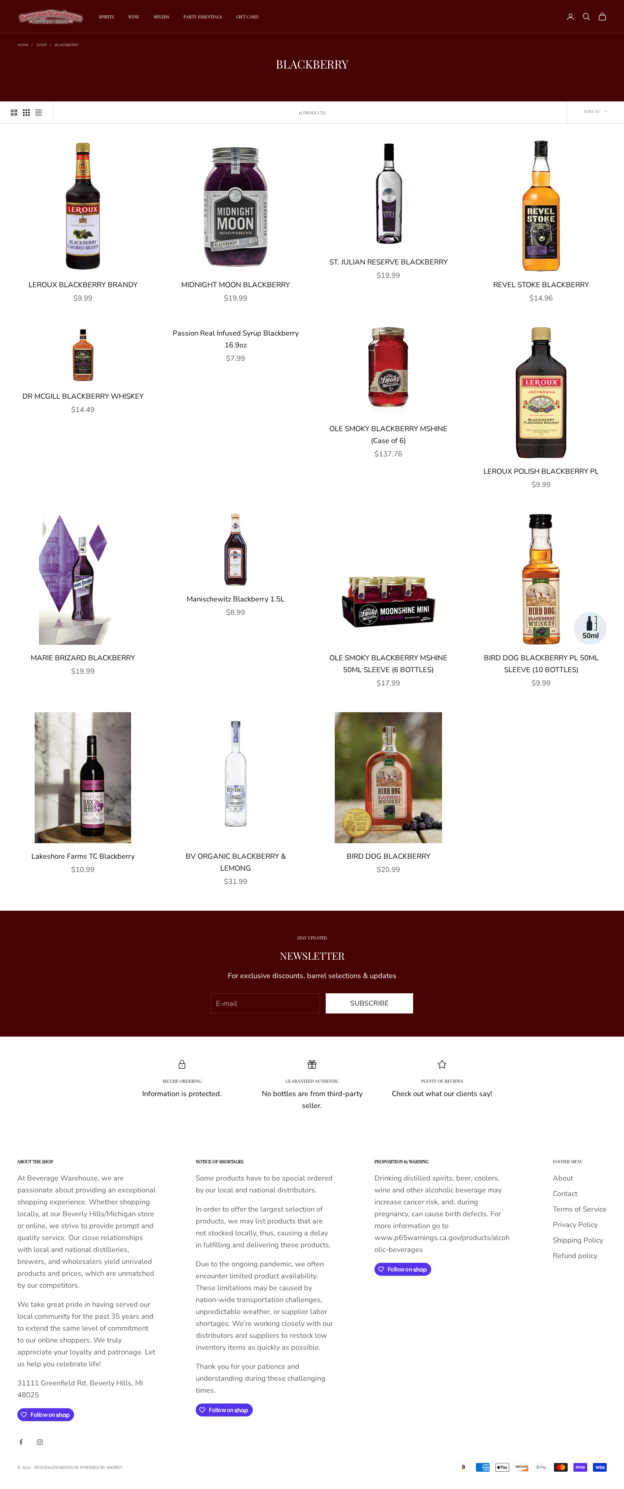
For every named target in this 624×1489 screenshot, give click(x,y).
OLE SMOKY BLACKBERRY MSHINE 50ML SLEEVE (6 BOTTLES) (388, 664)
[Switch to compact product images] (38, 112)
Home (23, 45)
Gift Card (247, 16)
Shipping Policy (578, 1240)
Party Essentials (202, 16)
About (563, 1178)
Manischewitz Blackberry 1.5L (236, 599)
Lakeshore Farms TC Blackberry (83, 856)
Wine (133, 16)
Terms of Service (580, 1209)
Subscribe (369, 1003)
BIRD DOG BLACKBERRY (388, 856)
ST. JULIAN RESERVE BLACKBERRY (388, 262)
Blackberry (67, 45)
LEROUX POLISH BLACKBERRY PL (541, 471)
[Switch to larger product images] (14, 112)
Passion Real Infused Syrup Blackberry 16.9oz (236, 339)
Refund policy (575, 1256)
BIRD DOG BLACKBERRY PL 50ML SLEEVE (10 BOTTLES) (541, 664)
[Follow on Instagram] (39, 1442)
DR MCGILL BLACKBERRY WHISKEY (83, 396)
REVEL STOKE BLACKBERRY (541, 285)
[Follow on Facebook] (21, 1442)
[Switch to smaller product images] (26, 112)
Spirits (106, 16)
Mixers (161, 16)
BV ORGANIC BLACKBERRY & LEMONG (236, 862)
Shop (41, 45)
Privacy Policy (575, 1225)
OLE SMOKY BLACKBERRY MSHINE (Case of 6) (388, 435)
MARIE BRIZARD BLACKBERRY (83, 658)
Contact (565, 1194)
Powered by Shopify (101, 1467)
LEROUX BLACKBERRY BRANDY (83, 285)
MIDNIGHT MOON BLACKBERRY (235, 285)
